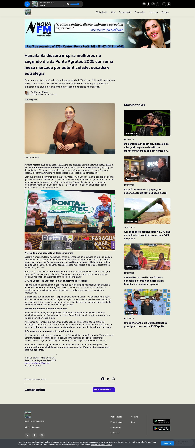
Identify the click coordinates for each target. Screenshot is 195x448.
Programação (125, 12)
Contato (165, 12)
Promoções (140, 12)
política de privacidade (101, 444)
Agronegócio (31, 99)
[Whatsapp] (157, 4)
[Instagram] (144, 4)
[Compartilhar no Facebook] (102, 379)
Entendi (167, 443)
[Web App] (164, 4)
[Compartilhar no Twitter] (108, 379)
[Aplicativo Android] (168, 4)
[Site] (153, 4)
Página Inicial (101, 12)
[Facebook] (148, 4)
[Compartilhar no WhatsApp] (113, 379)
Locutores (153, 12)
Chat (113, 12)
